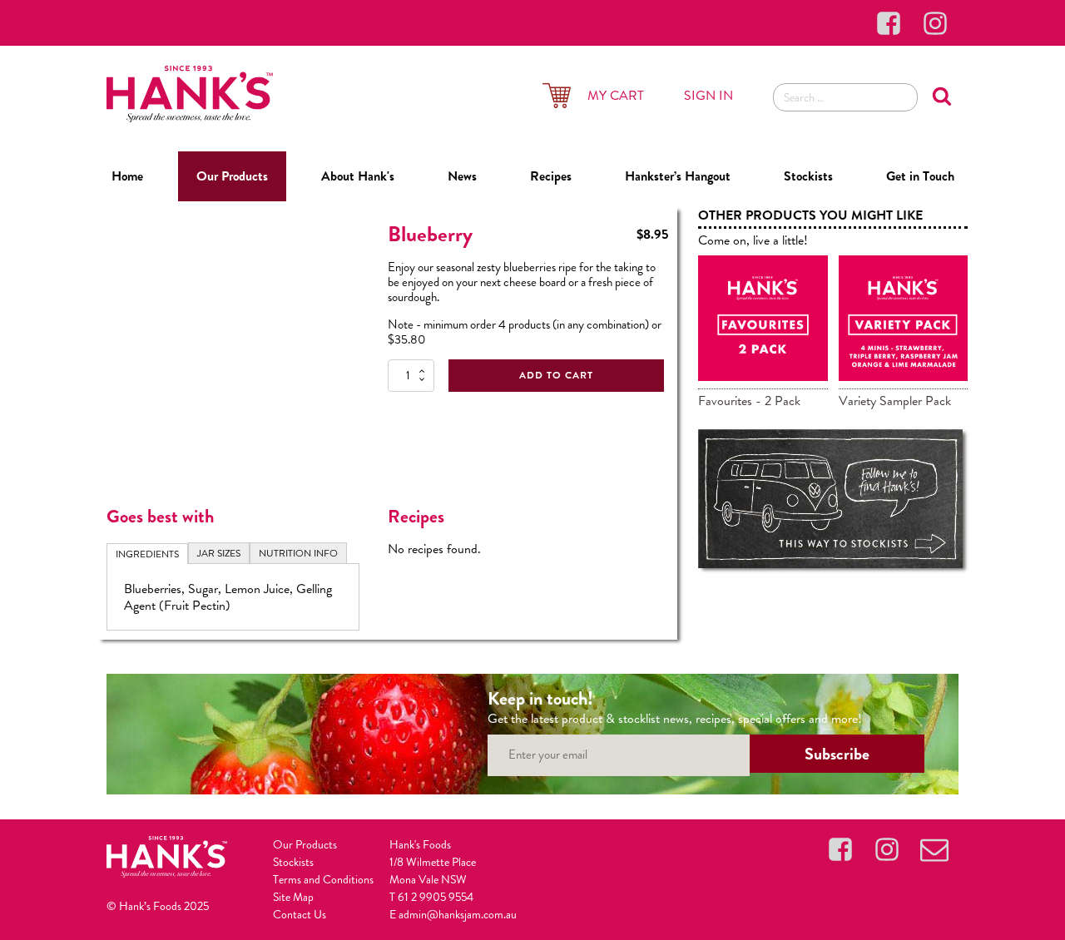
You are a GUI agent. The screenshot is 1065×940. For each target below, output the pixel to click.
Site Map (293, 896)
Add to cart (556, 375)
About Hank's (357, 176)
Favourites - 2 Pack (749, 400)
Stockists (808, 176)
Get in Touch (920, 176)
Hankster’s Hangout (678, 176)
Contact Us (299, 914)
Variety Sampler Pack (895, 400)
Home (127, 176)
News (462, 176)
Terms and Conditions (323, 879)
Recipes (551, 176)
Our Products (232, 176)
